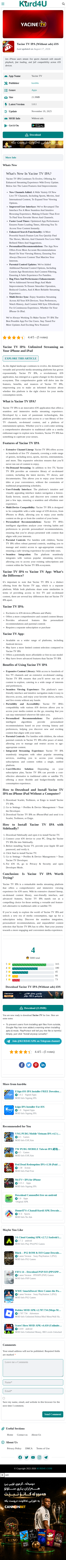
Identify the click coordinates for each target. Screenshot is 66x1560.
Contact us (22, 1434)
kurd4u (35, 83)
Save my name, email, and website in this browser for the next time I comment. (31, 1404)
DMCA (29, 1448)
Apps (34, 90)
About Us (36, 1434)
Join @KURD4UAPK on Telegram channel (36, 1041)
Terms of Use (43, 1448)
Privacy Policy (14, 1448)
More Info (10, 157)
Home (10, 1434)
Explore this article (21, 358)
